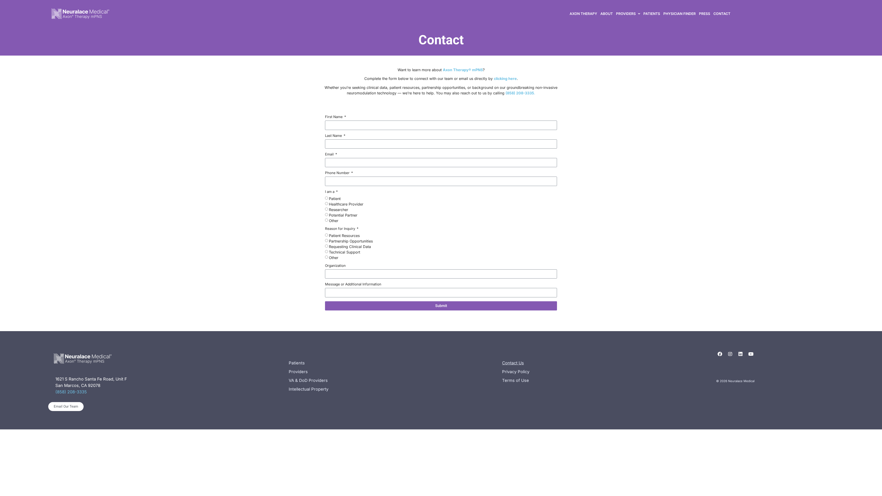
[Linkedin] (740, 354)
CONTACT (721, 13)
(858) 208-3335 (71, 391)
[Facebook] (719, 354)
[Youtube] (750, 354)
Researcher (338, 209)
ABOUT (606, 13)
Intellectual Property (308, 389)
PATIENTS (651, 13)
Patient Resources (344, 235)
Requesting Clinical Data (350, 246)
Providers (298, 371)
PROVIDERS (626, 13)
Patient (335, 198)
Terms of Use (515, 380)
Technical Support (344, 252)
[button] (628, 13)
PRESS (704, 13)
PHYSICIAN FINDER (679, 13)
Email (330, 154)
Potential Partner (343, 215)
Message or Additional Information (353, 284)
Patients (297, 363)
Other (333, 220)
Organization (335, 266)
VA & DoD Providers (308, 380)
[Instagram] (730, 354)
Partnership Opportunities (351, 241)
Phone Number (338, 173)
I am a (330, 192)
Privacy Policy (515, 371)
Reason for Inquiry (340, 229)
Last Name (334, 136)
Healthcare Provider (346, 204)
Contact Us (513, 363)
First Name (334, 117)
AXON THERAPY (583, 13)
